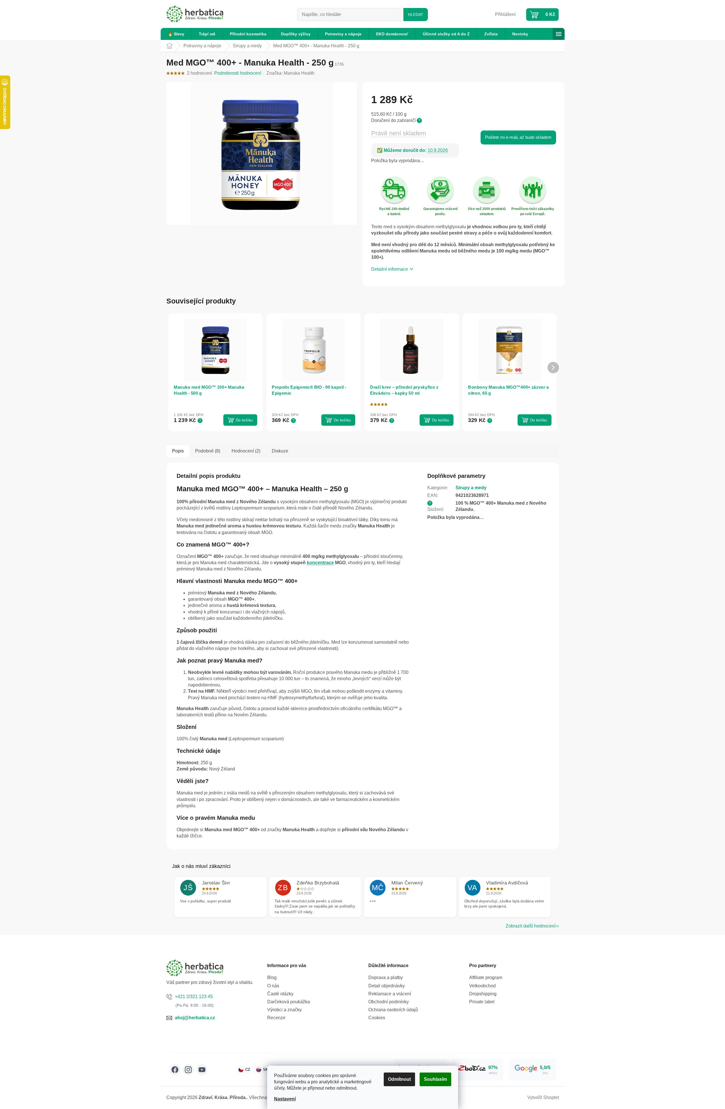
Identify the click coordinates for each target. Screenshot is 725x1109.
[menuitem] (176, 33)
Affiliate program (485, 977)
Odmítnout (399, 1079)
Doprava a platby (385, 977)
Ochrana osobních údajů (393, 1009)
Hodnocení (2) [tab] (246, 451)
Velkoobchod (482, 985)
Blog (272, 977)
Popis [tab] (178, 451)
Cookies (376, 1017)
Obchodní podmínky (388, 1001)
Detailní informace (389, 269)
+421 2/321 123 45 (194, 996)
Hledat (415, 14)
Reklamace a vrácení (389, 993)
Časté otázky (280, 993)
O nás (273, 985)
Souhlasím (435, 1079)
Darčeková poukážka (288, 1001)
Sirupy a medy (471, 487)
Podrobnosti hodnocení (237, 73)
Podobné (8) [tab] (207, 451)
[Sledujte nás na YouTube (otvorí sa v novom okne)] (202, 1069)
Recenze (276, 1017)
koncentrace (320, 562)
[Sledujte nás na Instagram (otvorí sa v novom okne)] (188, 1069)
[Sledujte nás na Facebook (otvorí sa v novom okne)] (175, 1069)
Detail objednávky (386, 985)
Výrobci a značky (284, 1009)
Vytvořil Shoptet (543, 1097)
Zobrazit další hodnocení (531, 926)
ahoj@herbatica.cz (195, 1017)
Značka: (290, 73)
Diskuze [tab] (280, 451)
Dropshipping (483, 993)
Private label (482, 1001)
